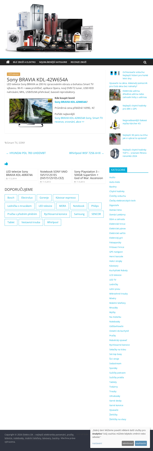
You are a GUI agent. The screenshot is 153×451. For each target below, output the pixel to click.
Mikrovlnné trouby (118, 293)
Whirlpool (52, 222)
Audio (112, 177)
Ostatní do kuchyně (119, 330)
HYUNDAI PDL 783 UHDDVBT (26, 153)
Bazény (113, 186)
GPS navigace (116, 251)
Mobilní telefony (117, 303)
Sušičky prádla (116, 377)
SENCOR (96, 214)
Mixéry (112, 298)
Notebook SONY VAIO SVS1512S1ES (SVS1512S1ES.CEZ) (53, 175)
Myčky (112, 312)
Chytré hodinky (116, 191)
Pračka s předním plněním (22, 214)
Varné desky (115, 400)
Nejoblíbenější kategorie (53, 62)
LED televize (45, 206)
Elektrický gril (116, 237)
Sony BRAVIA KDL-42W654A (71, 102)
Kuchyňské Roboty (118, 270)
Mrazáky (113, 307)
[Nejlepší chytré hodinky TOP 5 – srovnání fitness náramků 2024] (115, 155)
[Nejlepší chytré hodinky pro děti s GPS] (115, 111)
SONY (22, 142)
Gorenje (44, 197)
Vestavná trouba (31, 222)
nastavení (97, 443)
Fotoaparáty (115, 242)
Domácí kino (115, 209)
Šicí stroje (114, 358)
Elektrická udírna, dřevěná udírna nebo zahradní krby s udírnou (135, 94)
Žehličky (113, 414)
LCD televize (13, 74)
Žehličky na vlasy (117, 419)
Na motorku (115, 316)
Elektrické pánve (117, 228)
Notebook (78, 206)
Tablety (113, 382)
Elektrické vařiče (117, 233)
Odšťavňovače (116, 326)
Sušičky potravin (117, 372)
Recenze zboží (78, 62)
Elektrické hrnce (117, 223)
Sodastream (115, 363)
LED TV (112, 279)
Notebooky (114, 321)
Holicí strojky (115, 261)
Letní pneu (114, 289)
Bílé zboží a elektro (24, 62)
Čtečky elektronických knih (122, 200)
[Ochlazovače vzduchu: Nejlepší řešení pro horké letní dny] (115, 74)
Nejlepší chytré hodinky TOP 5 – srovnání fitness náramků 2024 (135, 152)
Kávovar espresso (66, 197)
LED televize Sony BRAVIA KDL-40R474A (19, 173)
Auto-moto (114, 182)
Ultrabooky (114, 396)
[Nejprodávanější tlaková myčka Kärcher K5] (115, 126)
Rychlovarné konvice (119, 344)
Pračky (112, 335)
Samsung (79, 214)
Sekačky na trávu (117, 349)
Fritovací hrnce (116, 247)
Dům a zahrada (117, 219)
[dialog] (120, 437)
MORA (62, 206)
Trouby (112, 391)
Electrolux (27, 197)
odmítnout (128, 443)
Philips (95, 206)
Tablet (10, 222)
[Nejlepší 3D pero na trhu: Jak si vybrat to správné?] (115, 140)
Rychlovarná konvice (55, 214)
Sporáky (113, 368)
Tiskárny (113, 386)
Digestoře (114, 205)
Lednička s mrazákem (19, 206)
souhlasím (141, 443)
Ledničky (113, 284)
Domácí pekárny (117, 214)
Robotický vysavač (118, 340)
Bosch (10, 197)
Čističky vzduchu (117, 196)
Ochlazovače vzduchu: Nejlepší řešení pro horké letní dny (135, 75)
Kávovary (113, 265)
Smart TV (12, 142)
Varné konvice (116, 405)
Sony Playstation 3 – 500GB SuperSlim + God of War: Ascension (88, 175)
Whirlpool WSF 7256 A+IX (86, 153)
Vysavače (113, 410)
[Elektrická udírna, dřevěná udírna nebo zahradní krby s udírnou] (115, 96)
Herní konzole (116, 256)
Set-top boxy (115, 354)
